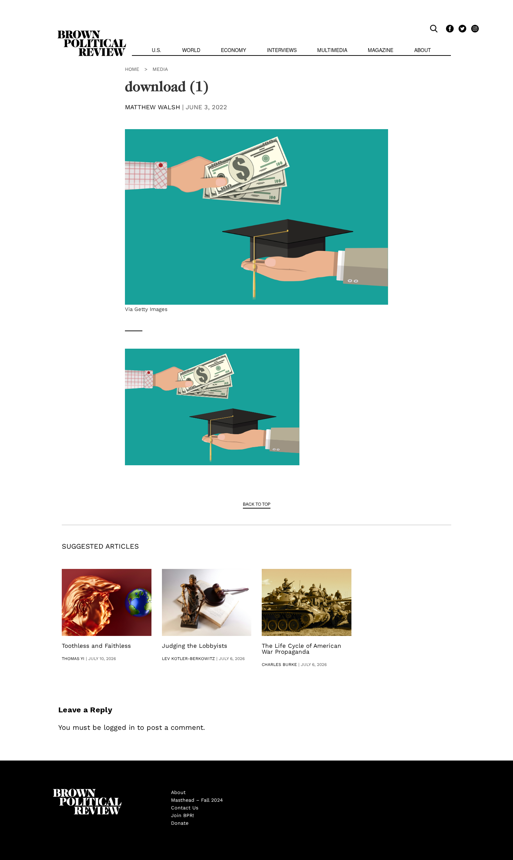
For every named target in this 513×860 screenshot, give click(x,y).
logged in (119, 727)
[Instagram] (473, 28)
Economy (233, 49)
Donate (179, 823)
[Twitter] (461, 28)
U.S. (156, 49)
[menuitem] (156, 50)
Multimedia (332, 49)
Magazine (380, 49)
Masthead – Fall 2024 (197, 800)
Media (160, 69)
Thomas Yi (73, 658)
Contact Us (184, 807)
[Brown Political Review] (92, 33)
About (422, 49)
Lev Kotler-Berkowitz (188, 658)
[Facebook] (449, 28)
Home (132, 69)
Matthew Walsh (152, 107)
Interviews (282, 49)
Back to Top (256, 504)
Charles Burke (279, 664)
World (191, 49)
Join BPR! (182, 815)
